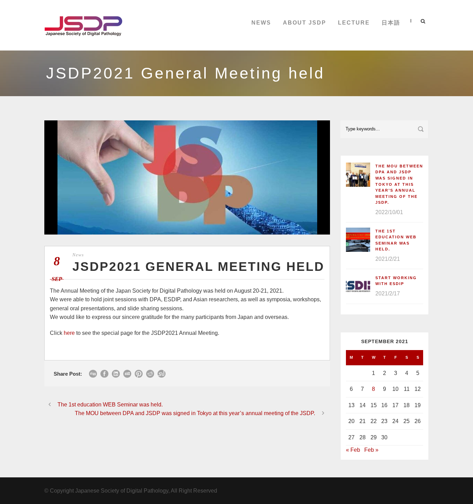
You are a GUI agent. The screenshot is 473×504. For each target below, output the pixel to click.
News (261, 23)
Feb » (371, 450)
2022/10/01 (389, 212)
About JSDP (304, 23)
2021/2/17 (387, 293)
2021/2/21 (387, 259)
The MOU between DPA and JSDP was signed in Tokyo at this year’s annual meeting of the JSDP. (399, 184)
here (69, 333)
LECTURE (354, 23)
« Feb (353, 450)
